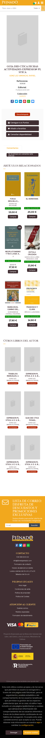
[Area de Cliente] (39, 3)
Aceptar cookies (31, 733)
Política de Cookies (22, 596)
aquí (38, 722)
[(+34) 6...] (28, 545)
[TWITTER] (20, 545)
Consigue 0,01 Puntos (19, 123)
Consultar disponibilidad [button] (20, 134)
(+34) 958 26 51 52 (22, 557)
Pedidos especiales (22, 612)
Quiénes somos (22, 608)
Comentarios (12, 148)
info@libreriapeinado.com (22, 561)
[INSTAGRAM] (24, 545)
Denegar (13, 733)
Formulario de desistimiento (22, 615)
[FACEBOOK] (16, 545)
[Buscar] (43, 8)
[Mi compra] (35, 2)
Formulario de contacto (22, 564)
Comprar (13, 217)
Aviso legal (22, 585)
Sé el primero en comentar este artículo (20, 155)
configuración (27, 725)
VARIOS (22, 96)
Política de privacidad (22, 593)
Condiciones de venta (22, 589)
